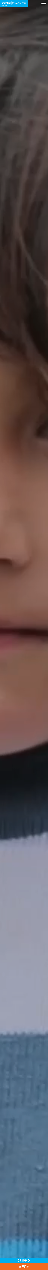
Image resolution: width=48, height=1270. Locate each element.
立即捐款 (24, 1266)
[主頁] (14, 3)
